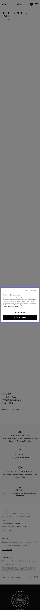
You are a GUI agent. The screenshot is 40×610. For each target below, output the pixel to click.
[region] (20, 305)
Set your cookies (20, 312)
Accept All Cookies (20, 317)
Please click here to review (11, 306)
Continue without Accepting (31, 290)
